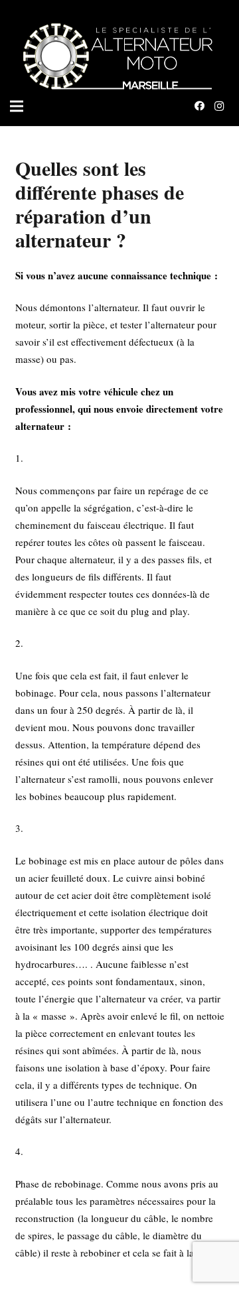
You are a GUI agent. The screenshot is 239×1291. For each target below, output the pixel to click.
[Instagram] (219, 106)
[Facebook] (199, 106)
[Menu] (16, 106)
